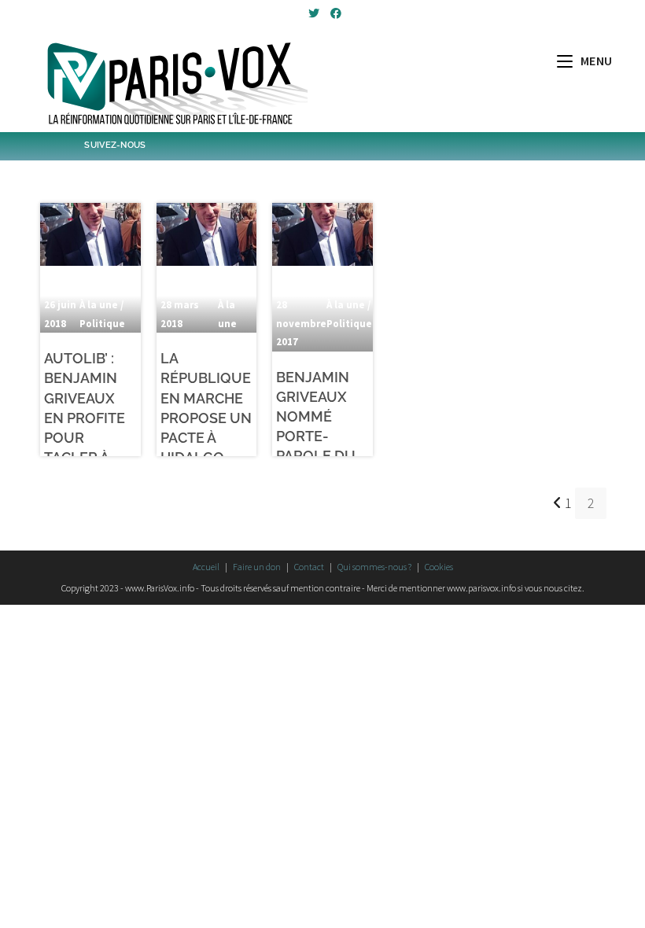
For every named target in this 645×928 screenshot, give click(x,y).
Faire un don (257, 567)
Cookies (439, 567)
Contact (309, 567)
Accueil (206, 567)
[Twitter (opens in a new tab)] (314, 13)
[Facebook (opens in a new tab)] (333, 13)
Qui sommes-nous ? (374, 567)
